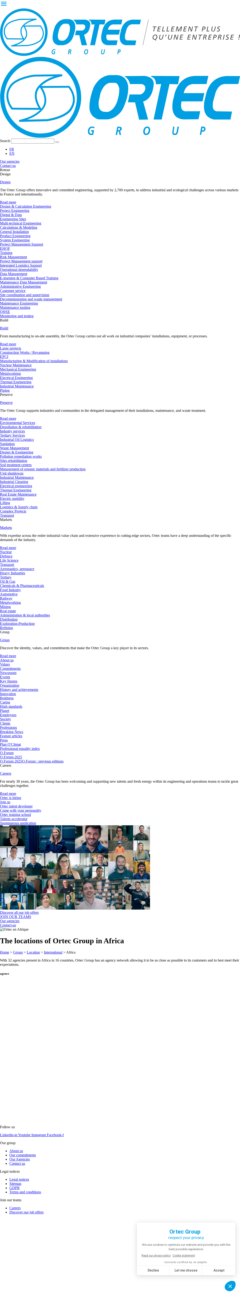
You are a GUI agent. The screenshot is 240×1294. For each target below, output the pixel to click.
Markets (6, 528)
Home (4, 952)
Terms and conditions (25, 1192)
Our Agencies (19, 1159)
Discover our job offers (26, 1212)
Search (5, 141)
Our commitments (22, 1155)
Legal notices (19, 1179)
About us (16, 1151)
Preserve (6, 403)
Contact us (17, 1163)
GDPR (14, 1188)
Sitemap (15, 1184)
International (53, 952)
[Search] (57, 142)
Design (5, 182)
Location (33, 952)
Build (4, 328)
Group (5, 640)
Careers (5, 773)
